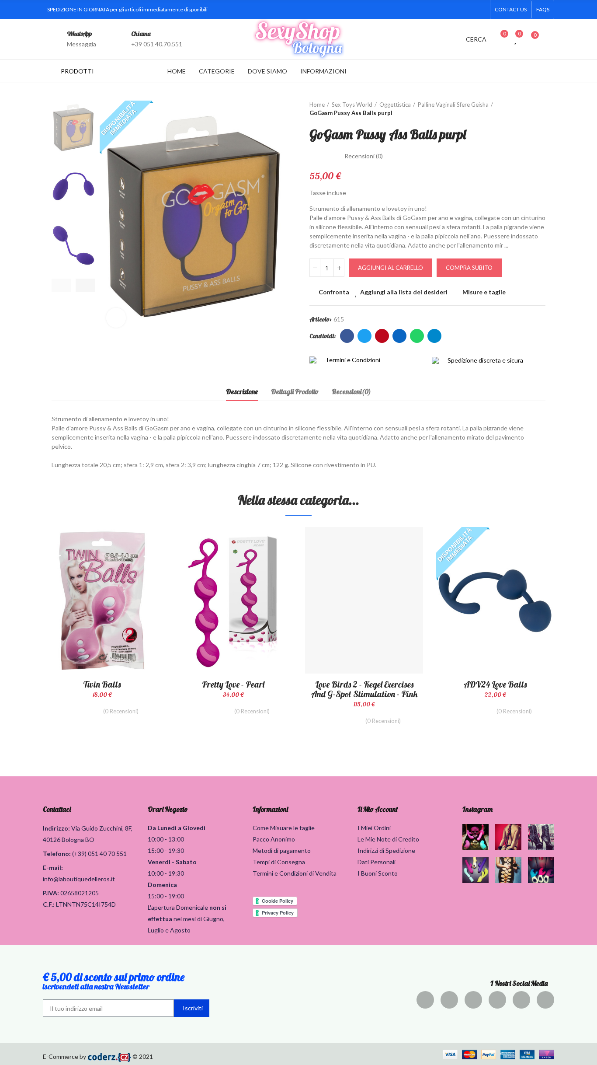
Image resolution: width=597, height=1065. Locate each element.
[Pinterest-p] (439, 10)
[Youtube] (467, 10)
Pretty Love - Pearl (233, 684)
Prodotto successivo (538, 109)
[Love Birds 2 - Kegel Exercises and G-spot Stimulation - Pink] (364, 600)
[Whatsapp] (481, 10)
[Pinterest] (473, 1000)
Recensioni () (363, 156)
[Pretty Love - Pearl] (233, 600)
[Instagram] (453, 10)
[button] (510, 9)
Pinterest (382, 336)
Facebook (347, 336)
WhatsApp (79, 34)
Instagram (477, 809)
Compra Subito (469, 267)
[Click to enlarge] (116, 318)
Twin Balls (102, 684)
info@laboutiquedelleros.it (79, 879)
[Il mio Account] (549, 39)
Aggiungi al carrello (390, 267)
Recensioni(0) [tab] (351, 391)
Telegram (434, 336)
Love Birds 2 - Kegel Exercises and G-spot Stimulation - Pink (364, 689)
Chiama (141, 34)
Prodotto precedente (517, 109)
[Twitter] (425, 10)
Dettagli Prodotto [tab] (295, 391)
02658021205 (79, 893)
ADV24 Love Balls (495, 684)
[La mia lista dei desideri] (516, 39)
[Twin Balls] (102, 600)
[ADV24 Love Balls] (495, 600)
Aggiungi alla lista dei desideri (404, 292)
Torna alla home (528, 109)
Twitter (364, 336)
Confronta (334, 292)
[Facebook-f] (411, 10)
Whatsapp (417, 336)
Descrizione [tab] (242, 391)
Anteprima (139, 577)
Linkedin (399, 336)
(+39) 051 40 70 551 (99, 853)
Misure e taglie (484, 292)
